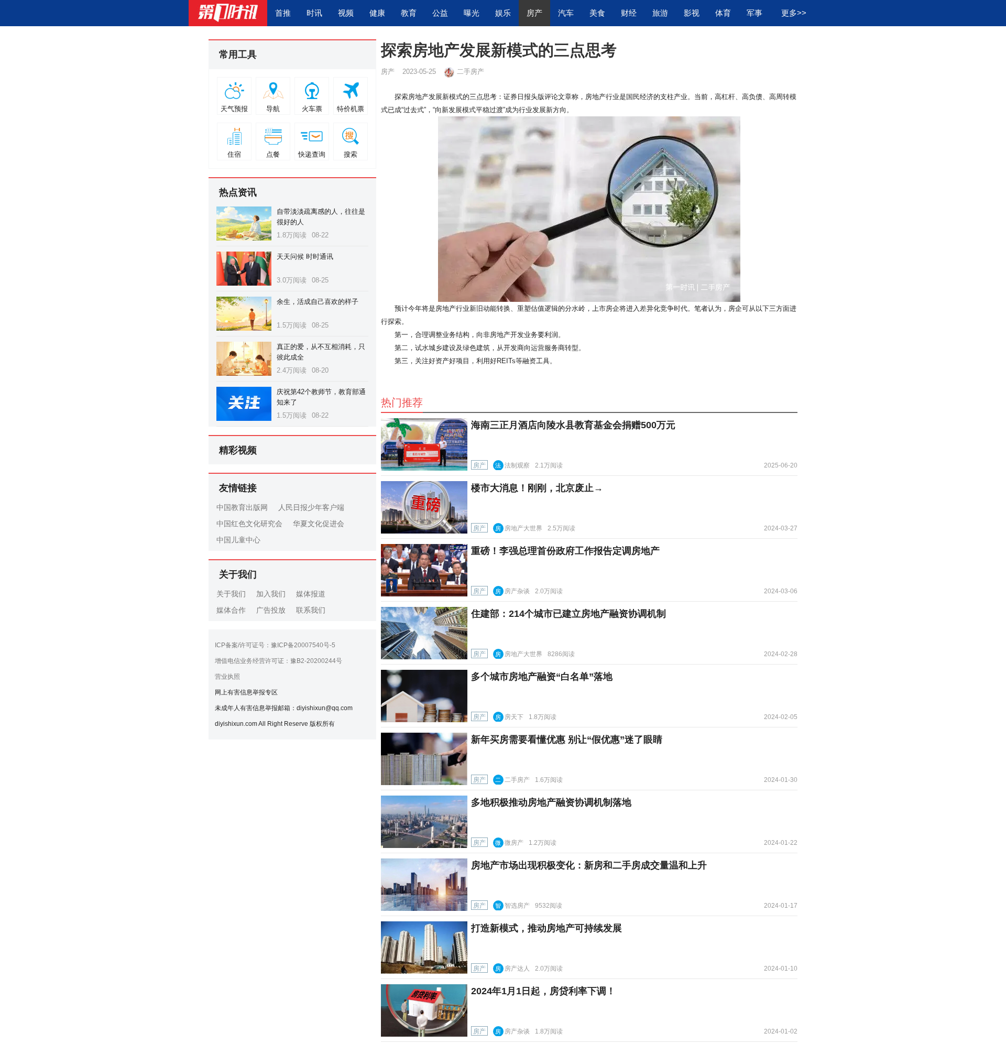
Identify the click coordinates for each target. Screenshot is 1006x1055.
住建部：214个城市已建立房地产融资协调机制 (568, 613)
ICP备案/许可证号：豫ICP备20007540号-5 (275, 645)
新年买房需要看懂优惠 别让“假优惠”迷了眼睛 (566, 739)
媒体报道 (310, 594)
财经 (629, 12)
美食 (597, 12)
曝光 (471, 12)
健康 (377, 12)
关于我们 (231, 594)
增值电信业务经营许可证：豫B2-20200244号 (278, 661)
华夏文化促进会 (318, 523)
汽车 (566, 12)
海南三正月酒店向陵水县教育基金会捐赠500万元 (573, 425)
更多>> (793, 12)
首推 (283, 12)
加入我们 (271, 594)
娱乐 (503, 12)
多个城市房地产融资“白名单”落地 (542, 676)
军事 (754, 12)
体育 (723, 12)
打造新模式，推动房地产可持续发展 (546, 928)
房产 (534, 12)
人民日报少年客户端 (311, 507)
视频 (346, 12)
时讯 (314, 12)
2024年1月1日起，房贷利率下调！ (543, 991)
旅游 (660, 12)
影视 (691, 12)
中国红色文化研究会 (249, 523)
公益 (440, 12)
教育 (409, 12)
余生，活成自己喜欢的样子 (317, 302)
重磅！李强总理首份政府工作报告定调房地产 (565, 551)
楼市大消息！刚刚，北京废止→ (537, 488)
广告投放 (271, 610)
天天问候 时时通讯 (305, 256)
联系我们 (310, 610)
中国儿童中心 (238, 540)
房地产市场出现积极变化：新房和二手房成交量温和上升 (589, 865)
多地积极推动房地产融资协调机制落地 (551, 802)
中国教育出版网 (242, 507)
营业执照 (227, 676)
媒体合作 (231, 610)
